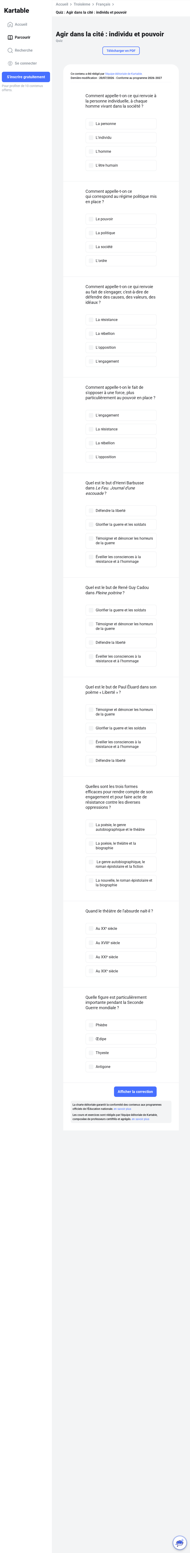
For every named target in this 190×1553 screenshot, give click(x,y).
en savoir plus (122, 1109)
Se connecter (26, 63)
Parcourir (22, 37)
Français (103, 4)
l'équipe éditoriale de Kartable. (123, 73)
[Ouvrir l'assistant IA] (179, 1542)
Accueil (21, 24)
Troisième (82, 4)
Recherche (24, 50)
